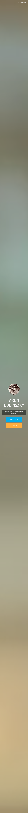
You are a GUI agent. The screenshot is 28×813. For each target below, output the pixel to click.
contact (14, 426)
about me (14, 419)
